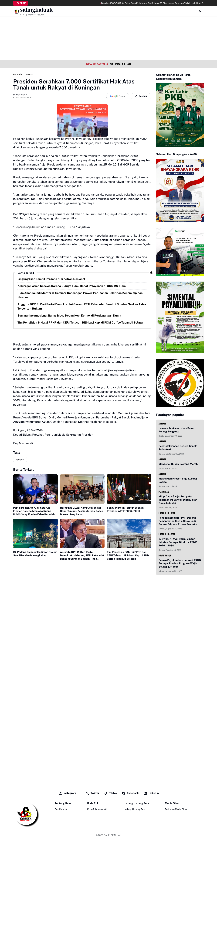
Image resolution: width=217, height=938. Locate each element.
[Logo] (26, 814)
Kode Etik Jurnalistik (97, 809)
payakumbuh (165, 555)
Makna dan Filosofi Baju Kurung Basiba (178, 480)
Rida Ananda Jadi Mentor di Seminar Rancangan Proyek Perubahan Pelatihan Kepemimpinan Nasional (80, 295)
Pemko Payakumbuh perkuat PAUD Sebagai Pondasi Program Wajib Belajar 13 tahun (180, 563)
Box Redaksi (61, 809)
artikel (162, 423)
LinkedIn (154, 793)
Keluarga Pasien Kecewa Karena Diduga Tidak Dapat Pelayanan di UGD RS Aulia (71, 286)
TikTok (113, 793)
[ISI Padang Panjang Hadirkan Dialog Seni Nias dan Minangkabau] (35, 533)
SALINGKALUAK (112, 835)
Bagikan (143, 96)
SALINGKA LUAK (120, 64)
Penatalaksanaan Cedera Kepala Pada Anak (178, 448)
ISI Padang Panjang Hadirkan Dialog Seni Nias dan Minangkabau (35, 554)
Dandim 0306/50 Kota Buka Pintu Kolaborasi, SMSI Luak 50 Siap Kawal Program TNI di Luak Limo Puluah (137, 3)
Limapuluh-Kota (167, 513)
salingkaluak (36, 10)
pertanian (164, 491)
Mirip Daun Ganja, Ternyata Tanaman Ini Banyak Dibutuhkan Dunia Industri (178, 500)
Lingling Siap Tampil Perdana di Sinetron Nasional (51, 279)
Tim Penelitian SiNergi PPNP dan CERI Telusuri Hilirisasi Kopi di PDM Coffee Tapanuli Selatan (80, 322)
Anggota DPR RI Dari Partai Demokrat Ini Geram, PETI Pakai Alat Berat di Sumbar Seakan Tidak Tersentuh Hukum (81, 306)
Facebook (133, 793)
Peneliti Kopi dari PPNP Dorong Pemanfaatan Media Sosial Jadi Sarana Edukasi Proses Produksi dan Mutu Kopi (178, 521)
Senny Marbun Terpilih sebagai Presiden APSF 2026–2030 (125, 509)
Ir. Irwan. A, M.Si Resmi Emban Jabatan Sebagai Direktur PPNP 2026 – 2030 (178, 542)
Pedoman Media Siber (176, 809)
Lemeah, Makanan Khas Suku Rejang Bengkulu (176, 430)
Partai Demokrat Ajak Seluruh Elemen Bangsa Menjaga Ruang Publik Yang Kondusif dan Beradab (34, 511)
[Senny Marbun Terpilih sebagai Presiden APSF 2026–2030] (129, 489)
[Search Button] (200, 11)
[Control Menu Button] (193, 11)
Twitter (95, 793)
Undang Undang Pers (134, 809)
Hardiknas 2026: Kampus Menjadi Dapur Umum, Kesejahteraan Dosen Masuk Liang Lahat (81, 511)
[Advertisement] (108, 22)
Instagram (70, 793)
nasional (20, 459)
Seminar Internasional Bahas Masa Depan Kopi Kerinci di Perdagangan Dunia (69, 315)
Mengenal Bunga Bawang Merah (178, 464)
